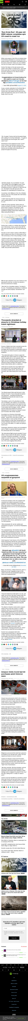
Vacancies (14, 1010)
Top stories (4, 818)
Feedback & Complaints (14, 1007)
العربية (2, 964)
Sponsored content (14, 989)
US (2, 457)
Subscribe (14, 938)
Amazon (3, 796)
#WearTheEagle (14, 81)
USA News (7, 29)
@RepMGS (15, 550)
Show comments (14, 313)
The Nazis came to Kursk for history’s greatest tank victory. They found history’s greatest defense (13, 913)
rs (22, 964)
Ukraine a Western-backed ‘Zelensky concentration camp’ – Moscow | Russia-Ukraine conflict (14, 7)
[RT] (5, 967)
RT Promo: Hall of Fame (14, 1001)
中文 (26, 964)
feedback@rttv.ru (6, 308)
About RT (14, 998)
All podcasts (24, 946)
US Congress (4, 654)
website (10, 639)
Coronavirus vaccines (7, 798)
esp (7, 964)
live (7, 1)
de (14, 964)
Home (3, 29)
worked (13, 623)
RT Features (4, 856)
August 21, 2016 (22, 85)
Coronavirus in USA (6, 455)
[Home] (1, 1)
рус (11, 964)
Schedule (14, 986)
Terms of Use (14, 992)
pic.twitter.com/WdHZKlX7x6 (16, 562)
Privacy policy (14, 995)
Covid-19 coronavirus (18, 455)
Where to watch (14, 983)
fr (18, 964)
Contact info (14, 1004)
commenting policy (14, 306)
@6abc (4, 562)
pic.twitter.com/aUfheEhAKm (15, 82)
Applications (14, 980)
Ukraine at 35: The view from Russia (11, 873)
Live (14, 977)
